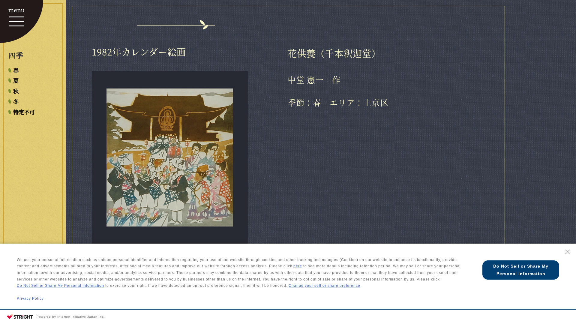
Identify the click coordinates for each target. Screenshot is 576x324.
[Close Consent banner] (567, 252)
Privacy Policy (30, 298)
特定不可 (24, 112)
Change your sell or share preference (324, 286)
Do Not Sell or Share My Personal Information (60, 286)
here (297, 266)
